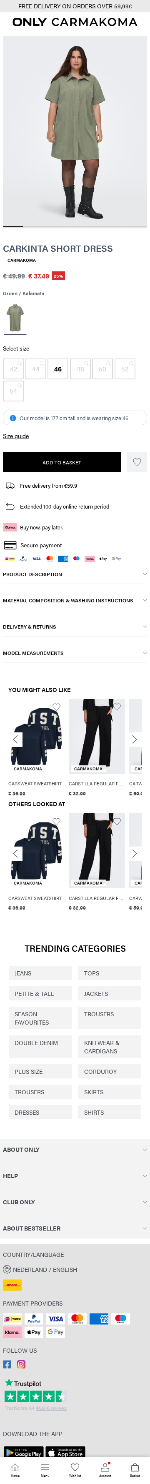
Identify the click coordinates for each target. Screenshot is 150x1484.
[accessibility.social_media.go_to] (7, 1366)
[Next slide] (135, 739)
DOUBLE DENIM (36, 1042)
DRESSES (27, 1112)
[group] (36, 748)
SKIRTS (93, 1092)
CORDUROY (100, 1071)
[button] (13, 368)
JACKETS (96, 993)
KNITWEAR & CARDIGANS (102, 1046)
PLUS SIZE (28, 1071)
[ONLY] (75, 24)
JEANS (23, 973)
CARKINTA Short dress (58, 248)
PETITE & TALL (34, 993)
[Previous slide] (15, 739)
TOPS (91, 973)
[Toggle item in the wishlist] (137, 462)
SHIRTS (94, 1112)
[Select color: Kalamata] (15, 319)
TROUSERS (99, 1014)
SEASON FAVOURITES (32, 1018)
